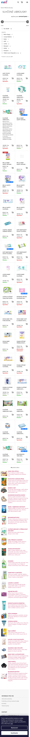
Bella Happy (8, 34)
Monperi (7, 46)
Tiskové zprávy (5, 705)
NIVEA (6, 48)
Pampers (7, 50)
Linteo (6, 43)
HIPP (6, 41)
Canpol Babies (9, 37)
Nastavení (14, 728)
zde (11, 724)
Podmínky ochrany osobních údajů (10, 701)
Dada (6, 39)
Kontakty (4, 703)
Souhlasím (14, 733)
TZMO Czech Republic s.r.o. (12, 53)
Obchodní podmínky (7, 699)
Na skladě (8, 28)
